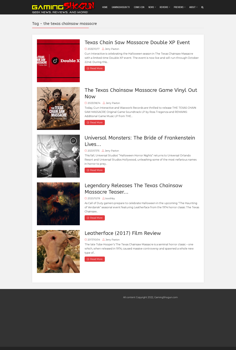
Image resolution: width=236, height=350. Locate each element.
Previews (179, 7)
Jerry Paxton (112, 49)
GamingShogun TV (121, 7)
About (192, 7)
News (151, 7)
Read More (96, 68)
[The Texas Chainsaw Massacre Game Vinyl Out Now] (58, 108)
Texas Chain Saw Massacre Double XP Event (137, 42)
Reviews (164, 7)
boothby (110, 198)
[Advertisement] (72, 317)
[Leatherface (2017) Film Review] (58, 251)
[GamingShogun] (64, 7)
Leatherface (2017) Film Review (123, 233)
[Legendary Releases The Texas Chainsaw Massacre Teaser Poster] (58, 203)
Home (105, 7)
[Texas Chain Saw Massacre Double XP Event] (58, 60)
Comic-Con (139, 7)
